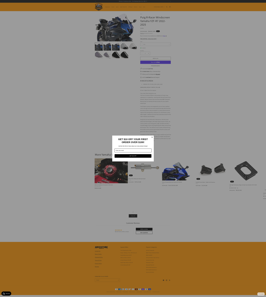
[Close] (152, 137)
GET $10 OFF (133, 156)
